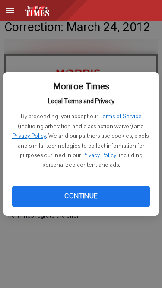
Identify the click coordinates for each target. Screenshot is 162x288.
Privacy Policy (29, 136)
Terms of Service (120, 116)
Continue (80, 196)
